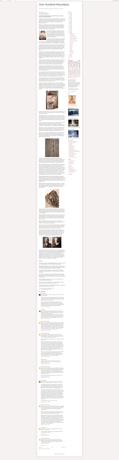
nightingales (55, 125)
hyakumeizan (71, 61)
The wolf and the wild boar (73, 38)
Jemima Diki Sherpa (72, 169)
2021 (70, 19)
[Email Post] (53, 288)
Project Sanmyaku (71, 154)
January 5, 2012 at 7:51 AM (45, 435)
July (70, 45)
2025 (70, 14)
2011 (70, 32)
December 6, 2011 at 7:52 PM (45, 424)
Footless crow (71, 168)
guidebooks (73, 72)
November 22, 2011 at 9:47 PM (45, 356)
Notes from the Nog (72, 160)
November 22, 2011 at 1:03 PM (45, 306)
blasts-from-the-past (71, 65)
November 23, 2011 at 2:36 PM (45, 363)
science (77, 63)
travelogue (70, 60)
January (71, 52)
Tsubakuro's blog (71, 148)
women (71, 66)
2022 (70, 18)
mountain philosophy (73, 77)
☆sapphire (42, 380)
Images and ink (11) (73, 37)
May (70, 47)
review (79, 65)
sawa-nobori (70, 70)
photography (76, 68)
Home (52, 447)
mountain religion (71, 67)
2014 (70, 28)
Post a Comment (42, 445)
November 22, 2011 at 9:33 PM (45, 330)
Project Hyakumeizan (44, 321)
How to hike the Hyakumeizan (73, 141)
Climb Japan (71, 143)
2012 (70, 31)
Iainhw (42, 309)
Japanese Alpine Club (46, 289)
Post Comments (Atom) (46, 448)
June (71, 46)
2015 (70, 27)
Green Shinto (71, 161)
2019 (70, 22)
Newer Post (40, 447)
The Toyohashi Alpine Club (73, 153)
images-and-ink (75, 64)
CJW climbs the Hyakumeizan (73, 150)
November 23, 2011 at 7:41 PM (45, 377)
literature (71, 63)
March (71, 50)
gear (78, 69)
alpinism (78, 61)
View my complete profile (71, 91)
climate (75, 71)
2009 (70, 55)
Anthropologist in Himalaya (73, 170)
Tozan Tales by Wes (72, 142)
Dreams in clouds (71, 152)
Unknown (42, 427)
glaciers (75, 70)
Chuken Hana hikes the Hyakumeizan (74, 151)
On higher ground (71, 149)
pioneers (51, 289)
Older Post (63, 447)
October (71, 42)
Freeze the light (71, 162)
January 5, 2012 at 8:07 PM (45, 443)
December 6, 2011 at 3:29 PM (45, 401)
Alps (69, 64)
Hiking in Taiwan (71, 167)
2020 (70, 21)
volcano (76, 66)
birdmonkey (43, 293)
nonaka (78, 73)
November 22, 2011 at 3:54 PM (45, 318)
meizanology (73, 73)
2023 (70, 17)
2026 (70, 13)
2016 (70, 26)
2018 (70, 23)
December (71, 33)
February (71, 51)
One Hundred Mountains (54, 4)
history (42, 289)
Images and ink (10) (73, 39)
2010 (70, 54)
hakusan (69, 77)
